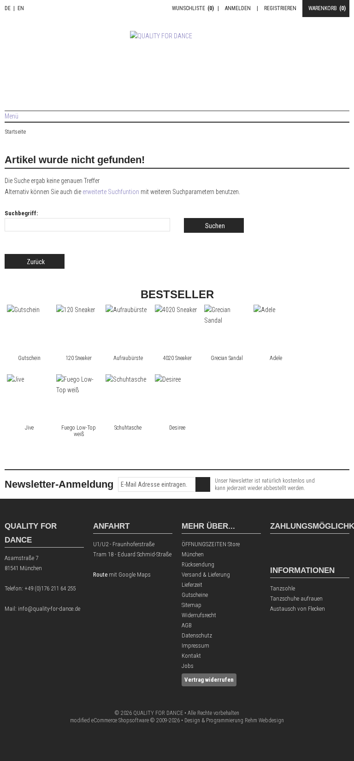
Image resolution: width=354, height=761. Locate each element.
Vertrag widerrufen (209, 679)
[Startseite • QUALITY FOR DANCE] (177, 58)
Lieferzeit (192, 584)
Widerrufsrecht (199, 615)
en (21, 8)
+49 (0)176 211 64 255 (50, 588)
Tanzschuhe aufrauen (296, 598)
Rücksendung (198, 564)
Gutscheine (195, 594)
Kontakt (191, 655)
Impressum (195, 645)
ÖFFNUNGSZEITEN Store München (211, 549)
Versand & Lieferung (206, 574)
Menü (11, 116)
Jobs (188, 665)
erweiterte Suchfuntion (111, 191)
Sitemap (191, 605)
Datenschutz (197, 635)
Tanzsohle (282, 588)
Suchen (214, 225)
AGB (187, 625)
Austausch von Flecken (297, 608)
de (8, 8)
